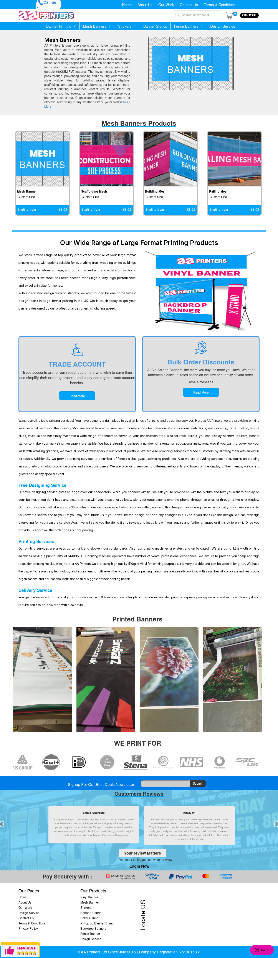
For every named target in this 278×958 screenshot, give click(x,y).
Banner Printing (58, 26)
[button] (10, 679)
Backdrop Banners (93, 928)
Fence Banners (186, 26)
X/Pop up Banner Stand (97, 923)
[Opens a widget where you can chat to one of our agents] (262, 950)
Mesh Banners (94, 26)
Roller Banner (89, 918)
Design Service (222, 26)
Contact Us (189, 4)
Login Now (139, 866)
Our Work (166, 4)
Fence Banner (90, 933)
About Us (144, 4)
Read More (77, 396)
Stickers (125, 26)
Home (127, 4)
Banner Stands (155, 26)
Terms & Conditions (220, 4)
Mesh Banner (89, 902)
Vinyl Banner (89, 897)
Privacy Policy (28, 928)
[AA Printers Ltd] (46, 15)
